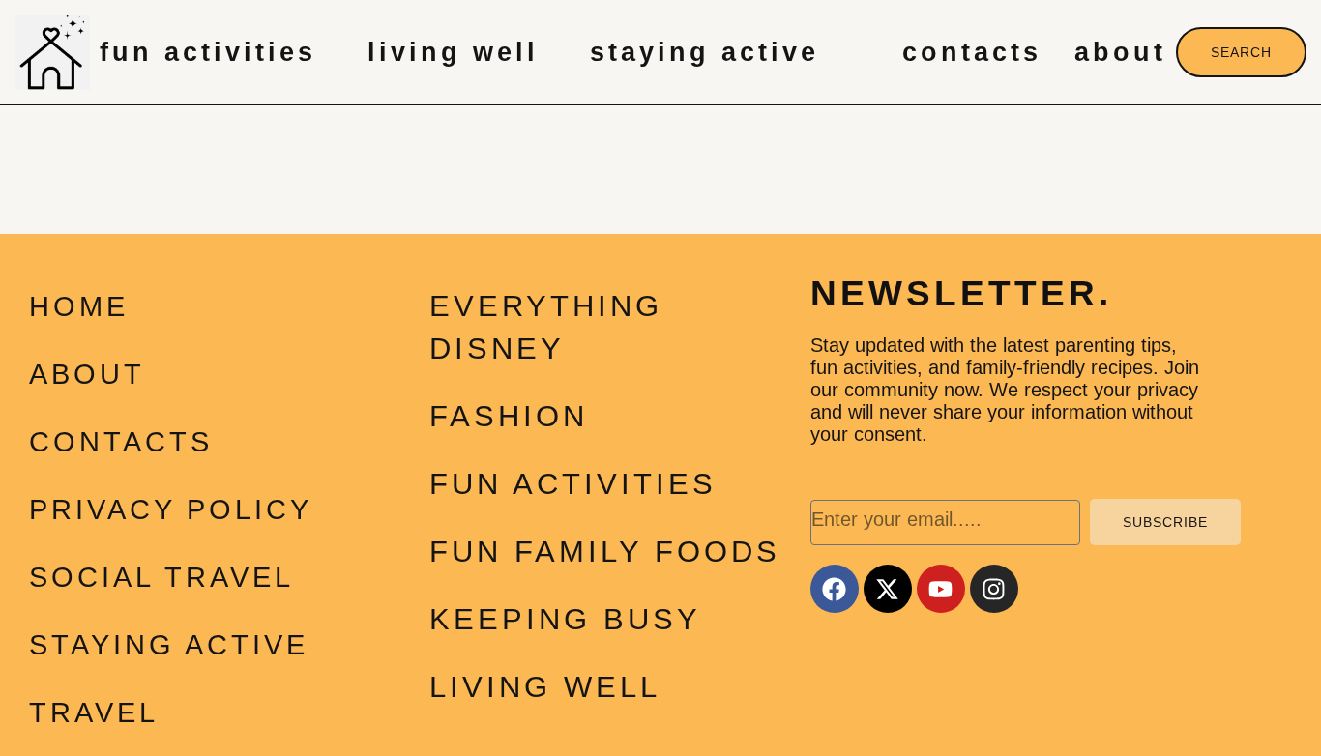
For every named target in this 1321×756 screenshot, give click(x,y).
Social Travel (161, 577)
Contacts (972, 52)
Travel (94, 712)
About (1120, 52)
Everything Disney (545, 327)
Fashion (508, 416)
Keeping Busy (565, 619)
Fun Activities (208, 52)
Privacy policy (170, 509)
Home (79, 306)
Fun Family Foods (604, 551)
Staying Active (704, 52)
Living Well (453, 52)
